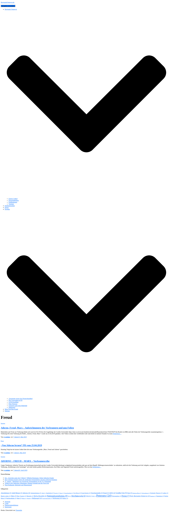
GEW (112, 493)
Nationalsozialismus (57, 496)
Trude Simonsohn (47, 498)
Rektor (24, 498)
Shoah (29, 498)
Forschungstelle (97, 493)
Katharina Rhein (136, 493)
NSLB (89, 496)
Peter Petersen (13, 404)
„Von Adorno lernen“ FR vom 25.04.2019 (21, 445)
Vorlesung (57, 498)
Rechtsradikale (11, 498)
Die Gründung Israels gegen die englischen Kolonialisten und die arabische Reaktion (31, 480)
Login (6, 503)
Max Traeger (21, 496)
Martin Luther (6, 496)
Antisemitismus (36, 493)
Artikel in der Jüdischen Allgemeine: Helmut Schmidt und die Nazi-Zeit (27, 483)
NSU (94, 496)
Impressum (8, 507)
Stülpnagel (12, 407)
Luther (165, 493)
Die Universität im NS (15, 400)
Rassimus (153, 496)
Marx (14, 496)
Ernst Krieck (85, 493)
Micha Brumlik (40, 496)
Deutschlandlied (68, 493)
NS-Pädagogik (78, 496)
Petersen (103, 495)
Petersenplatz (116, 496)
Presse (7, 207)
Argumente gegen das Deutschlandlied (20, 398)
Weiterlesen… (116, 434)
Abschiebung (6, 493)
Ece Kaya (77, 493)
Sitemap (7, 411)
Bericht (56, 493)
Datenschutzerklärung (11, 505)
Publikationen (13, 202)
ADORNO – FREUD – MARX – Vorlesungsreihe (25, 461)
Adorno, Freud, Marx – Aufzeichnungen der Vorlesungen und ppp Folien (37, 427)
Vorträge (11, 204)
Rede (19, 498)
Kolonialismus (146, 493)
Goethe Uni (121, 493)
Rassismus (160, 496)
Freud (106, 493)
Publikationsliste (10, 206)
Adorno (26, 493)
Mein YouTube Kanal (11, 409)
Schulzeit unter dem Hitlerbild (18, 406)
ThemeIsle (19, 510)
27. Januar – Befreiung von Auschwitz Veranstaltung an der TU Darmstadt (28, 481)
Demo (61, 493)
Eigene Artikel (13, 199)
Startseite (7, 501)
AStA (44, 493)
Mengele (30, 496)
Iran (129, 493)
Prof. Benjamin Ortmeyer (140, 496)
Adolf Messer (17, 493)
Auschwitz (50, 493)
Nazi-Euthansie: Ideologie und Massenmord (18, 485)
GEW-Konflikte (13, 402)
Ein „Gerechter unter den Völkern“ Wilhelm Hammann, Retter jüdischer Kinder (29, 478)
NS (69, 496)
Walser (65, 498)
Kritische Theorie (156, 493)
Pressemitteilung (14, 200)
